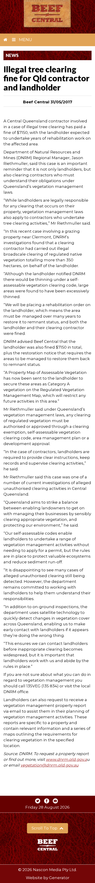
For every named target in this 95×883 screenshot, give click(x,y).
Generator (59, 877)
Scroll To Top (45, 828)
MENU (25, 39)
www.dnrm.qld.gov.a (66, 759)
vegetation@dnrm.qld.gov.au (49, 765)
